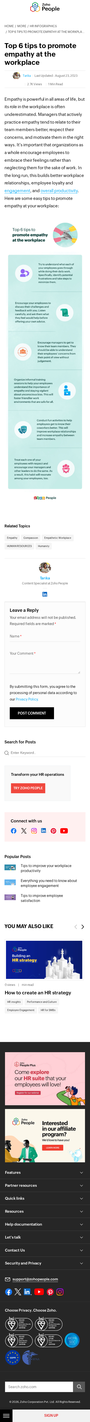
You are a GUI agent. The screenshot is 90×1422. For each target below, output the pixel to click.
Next (83, 927)
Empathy (12, 538)
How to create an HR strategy (38, 992)
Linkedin (44, 831)
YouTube (64, 831)
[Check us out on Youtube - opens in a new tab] (39, 1291)
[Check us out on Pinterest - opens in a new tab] (50, 1291)
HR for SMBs (48, 1010)
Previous (75, 927)
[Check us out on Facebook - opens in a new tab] (8, 1291)
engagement (17, 190)
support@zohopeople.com (35, 1279)
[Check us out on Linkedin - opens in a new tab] (28, 1291)
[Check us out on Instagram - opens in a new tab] (60, 1291)
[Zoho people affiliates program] (45, 1135)
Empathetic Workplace (57, 538)
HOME (9, 26)
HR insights (14, 1002)
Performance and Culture (42, 1002)
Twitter (23, 831)
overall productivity (59, 190)
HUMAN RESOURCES (19, 546)
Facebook (14, 831)
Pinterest (53, 831)
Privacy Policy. (27, 699)
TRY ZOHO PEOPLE (28, 788)
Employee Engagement (20, 1010)
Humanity (43, 546)
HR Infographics (43, 26)
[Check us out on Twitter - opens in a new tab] (18, 1291)
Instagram (34, 831)
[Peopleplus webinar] (45, 1078)
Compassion (31, 538)
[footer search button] (79, 1387)
